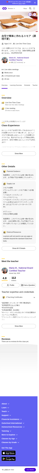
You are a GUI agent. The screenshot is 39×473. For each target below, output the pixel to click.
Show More (19, 153)
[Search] (30, 8)
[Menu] (34, 8)
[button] (19, 297)
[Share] (30, 14)
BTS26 (28, 1)
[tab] (5, 85)
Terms (20, 3)
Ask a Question (29, 285)
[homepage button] (4, 8)
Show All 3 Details (18, 248)
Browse (10, 8)
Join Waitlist (30, 470)
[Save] (34, 14)
